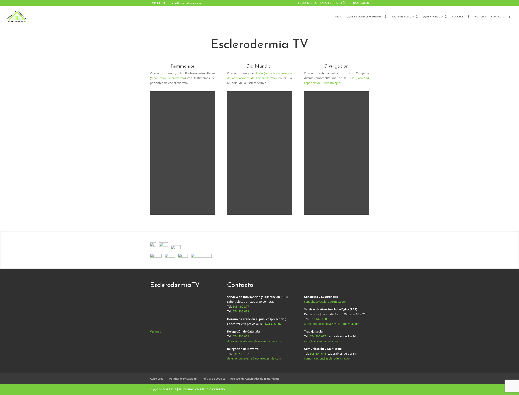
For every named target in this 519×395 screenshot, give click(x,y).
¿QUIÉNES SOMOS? (403, 16)
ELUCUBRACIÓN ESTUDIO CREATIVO (202, 389)
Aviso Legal (157, 378)
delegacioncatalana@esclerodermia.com (254, 341)
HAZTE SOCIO (361, 3)
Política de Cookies (213, 378)
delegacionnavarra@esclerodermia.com (254, 358)
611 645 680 (319, 319)
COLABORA (458, 16)
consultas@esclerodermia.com (325, 302)
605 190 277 (241, 306)
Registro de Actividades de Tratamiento (255, 378)
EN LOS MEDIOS (307, 3)
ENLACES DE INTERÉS (332, 3)
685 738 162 (241, 354)
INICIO (338, 16)
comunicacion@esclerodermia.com (328, 358)
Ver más (155, 331)
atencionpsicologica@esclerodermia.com (331, 324)
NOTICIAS (480, 16)
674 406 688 (241, 311)
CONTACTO (497, 16)
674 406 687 (273, 324)
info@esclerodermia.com (321, 341)
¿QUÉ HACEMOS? (433, 16)
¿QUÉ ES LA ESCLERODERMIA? (365, 16)
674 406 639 (241, 336)
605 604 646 (318, 353)
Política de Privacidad (183, 378)
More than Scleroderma (168, 78)
